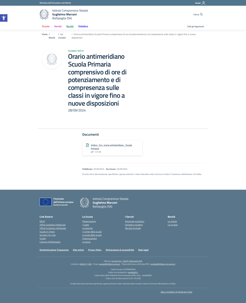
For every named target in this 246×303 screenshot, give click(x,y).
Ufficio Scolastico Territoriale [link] (53, 228)
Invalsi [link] (43, 238)
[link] (3, 18)
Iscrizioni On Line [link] (48, 235)
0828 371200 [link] (86, 264)
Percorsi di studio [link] (133, 228)
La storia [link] (86, 242)
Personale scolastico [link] (134, 221)
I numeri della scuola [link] (92, 231)
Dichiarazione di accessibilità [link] (120, 250)
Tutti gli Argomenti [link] (195, 26)
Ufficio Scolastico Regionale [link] (52, 224)
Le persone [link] (87, 228)
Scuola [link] (45, 26)
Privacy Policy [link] (95, 250)
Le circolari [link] (173, 224)
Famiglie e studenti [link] (134, 224)
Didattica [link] (83, 26)
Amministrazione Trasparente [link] (54, 250)
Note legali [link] (143, 250)
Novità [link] (69, 26)
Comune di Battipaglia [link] (50, 242)
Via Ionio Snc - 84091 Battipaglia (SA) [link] (126, 261)
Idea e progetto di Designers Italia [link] (176, 292)
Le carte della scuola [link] (92, 235)
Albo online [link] (78, 250)
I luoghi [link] (85, 224)
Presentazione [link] (89, 221)
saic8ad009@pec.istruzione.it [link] (163, 264)
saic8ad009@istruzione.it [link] (109, 264)
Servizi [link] (58, 26)
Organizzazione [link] (89, 238)
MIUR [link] (42, 221)
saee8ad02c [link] (133, 272)
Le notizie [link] (172, 221)
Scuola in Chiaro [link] (47, 231)
